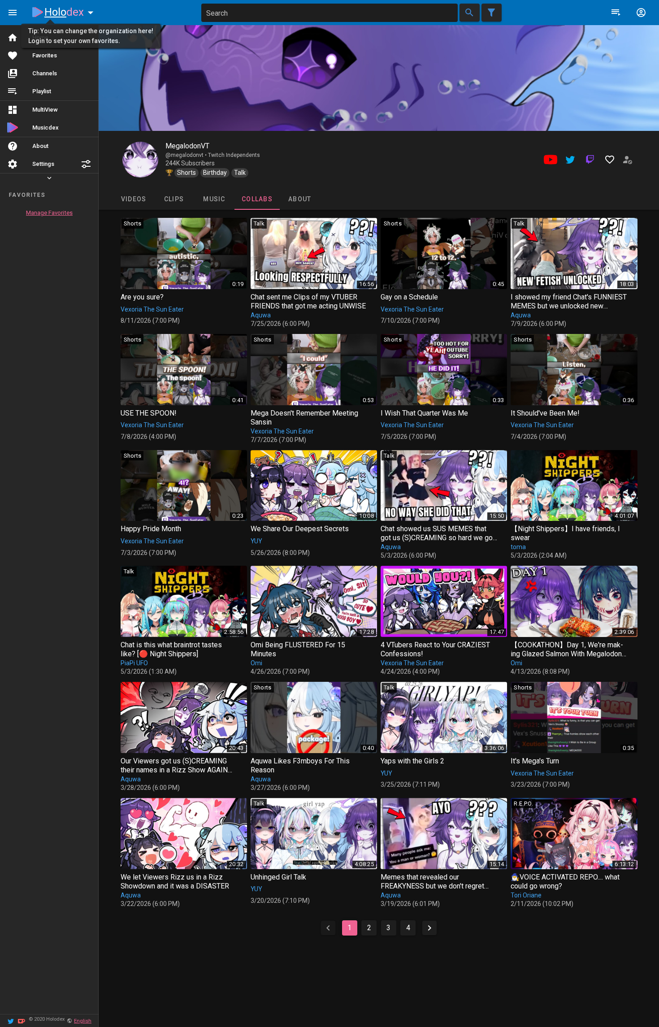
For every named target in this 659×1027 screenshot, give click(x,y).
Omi (256, 663)
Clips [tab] (173, 199)
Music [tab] (214, 199)
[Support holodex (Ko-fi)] (21, 1020)
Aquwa (261, 315)
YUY (256, 541)
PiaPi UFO (134, 663)
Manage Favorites (49, 212)
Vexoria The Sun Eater (152, 309)
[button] (86, 164)
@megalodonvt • (186, 155)
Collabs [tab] (257, 199)
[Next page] (429, 928)
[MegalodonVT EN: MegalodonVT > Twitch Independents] (140, 160)
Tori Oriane (526, 895)
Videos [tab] (133, 199)
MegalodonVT (187, 146)
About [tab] (299, 199)
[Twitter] (10, 1020)
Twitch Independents (234, 155)
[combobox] (329, 13)
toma (518, 546)
